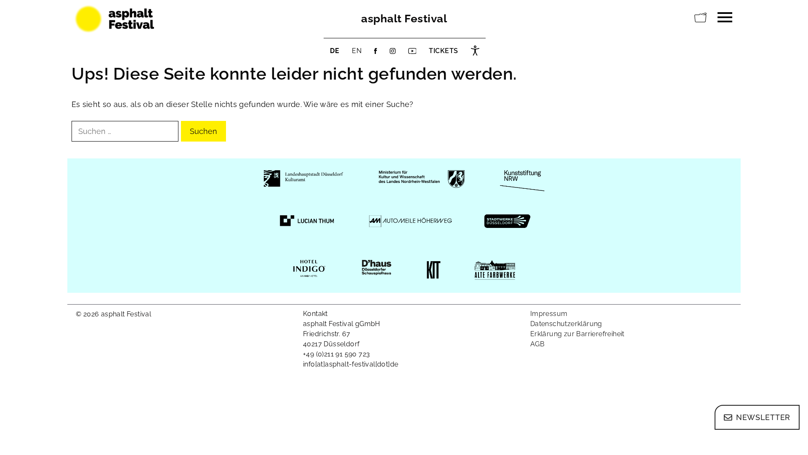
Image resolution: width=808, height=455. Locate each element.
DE (334, 51)
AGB (537, 344)
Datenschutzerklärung (566, 324)
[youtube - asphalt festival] (412, 51)
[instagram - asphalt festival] (392, 51)
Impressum (549, 314)
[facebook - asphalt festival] (375, 51)
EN (356, 51)
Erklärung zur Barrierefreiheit (577, 334)
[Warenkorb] (700, 18)
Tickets (443, 51)
